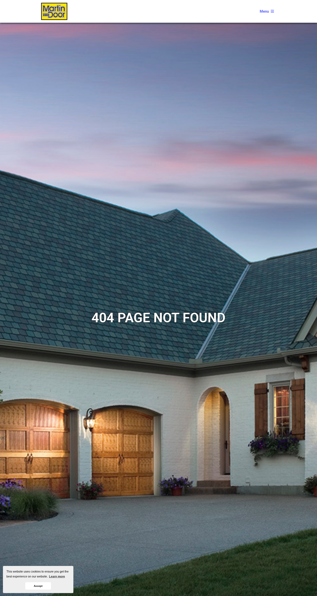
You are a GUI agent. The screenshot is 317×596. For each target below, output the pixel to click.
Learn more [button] (57, 576)
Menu (264, 11)
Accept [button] (38, 585)
